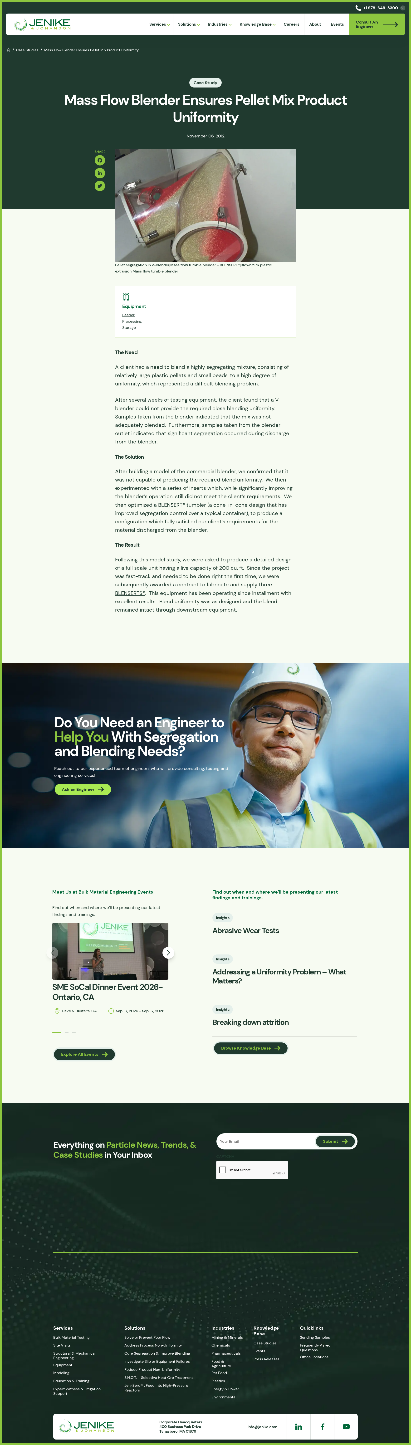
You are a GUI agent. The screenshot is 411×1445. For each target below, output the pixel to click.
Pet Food (219, 1373)
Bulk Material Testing (71, 1337)
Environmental (223, 1397)
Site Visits (62, 1345)
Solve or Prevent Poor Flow (147, 1337)
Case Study (205, 82)
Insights (222, 917)
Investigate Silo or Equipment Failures (157, 1361)
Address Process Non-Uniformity (153, 1345)
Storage (129, 327)
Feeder (128, 315)
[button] (56, 1032)
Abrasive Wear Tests (245, 930)
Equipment (62, 1365)
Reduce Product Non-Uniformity (152, 1369)
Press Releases (266, 1359)
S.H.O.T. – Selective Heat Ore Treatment (158, 1377)
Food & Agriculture (221, 1363)
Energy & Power (225, 1389)
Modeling (61, 1373)
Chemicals (220, 1345)
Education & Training (71, 1381)
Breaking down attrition (250, 1022)
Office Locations (314, 1357)
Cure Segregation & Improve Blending (157, 1353)
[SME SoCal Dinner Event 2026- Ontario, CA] (110, 951)
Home (8, 49)
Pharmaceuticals (226, 1353)
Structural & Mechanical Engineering (74, 1355)
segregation (208, 433)
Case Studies (27, 50)
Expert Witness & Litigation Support (77, 1391)
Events (259, 1351)
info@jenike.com (262, 1426)
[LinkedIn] (100, 173)
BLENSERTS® (130, 593)
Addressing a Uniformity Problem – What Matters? (279, 976)
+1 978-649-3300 (380, 7)
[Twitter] (100, 186)
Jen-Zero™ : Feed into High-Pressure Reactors (156, 1387)
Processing (131, 321)
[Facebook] (100, 160)
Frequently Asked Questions (315, 1347)
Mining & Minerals (227, 1337)
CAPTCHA (225, 1156)
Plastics (218, 1381)
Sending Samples (315, 1337)
